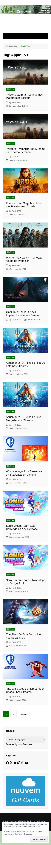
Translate (27, 744)
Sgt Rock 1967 (15, 102)
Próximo (23, 714)
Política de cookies (25, 834)
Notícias (10, 89)
